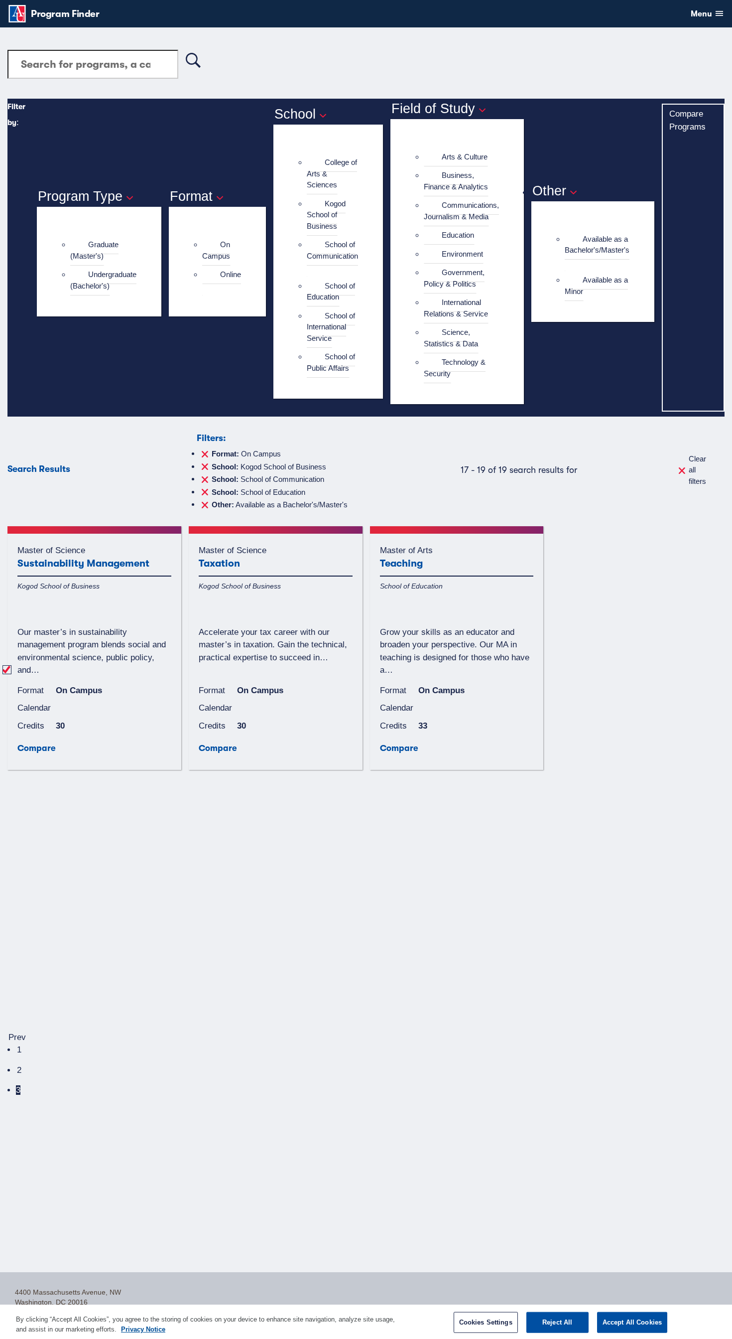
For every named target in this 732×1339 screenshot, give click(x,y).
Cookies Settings (485, 1322)
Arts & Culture (465, 156)
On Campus (216, 250)
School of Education (331, 291)
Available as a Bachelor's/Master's (597, 245)
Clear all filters (697, 469)
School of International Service (331, 326)
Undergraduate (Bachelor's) (103, 280)
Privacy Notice (143, 1329)
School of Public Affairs (331, 362)
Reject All (557, 1322)
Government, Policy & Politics (454, 278)
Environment (462, 254)
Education (458, 235)
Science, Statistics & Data (451, 338)
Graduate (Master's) (94, 250)
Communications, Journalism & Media (461, 211)
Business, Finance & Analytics (456, 181)
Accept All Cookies (632, 1322)
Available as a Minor (596, 286)
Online (230, 274)
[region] (366, 1322)
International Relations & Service (456, 308)
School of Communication (332, 250)
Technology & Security (455, 368)
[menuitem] (103, 250)
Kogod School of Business (326, 214)
